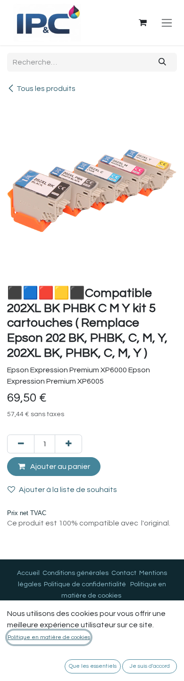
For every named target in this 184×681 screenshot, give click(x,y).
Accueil (28, 573)
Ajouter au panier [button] (59, 466)
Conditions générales (75, 573)
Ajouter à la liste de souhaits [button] (68, 489)
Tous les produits (46, 88)
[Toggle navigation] (167, 22)
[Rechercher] (162, 62)
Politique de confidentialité (85, 584)
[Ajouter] (68, 444)
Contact (123, 573)
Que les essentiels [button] (93, 666)
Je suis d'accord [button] (150, 666)
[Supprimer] (20, 444)
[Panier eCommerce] (142, 22)
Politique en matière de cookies (49, 637)
